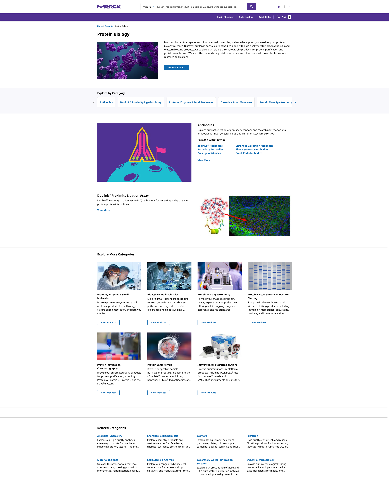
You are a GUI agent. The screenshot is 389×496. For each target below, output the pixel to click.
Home (100, 26)
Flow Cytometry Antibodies (252, 149)
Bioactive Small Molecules (236, 102)
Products (109, 26)
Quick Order (264, 16)
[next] (295, 102)
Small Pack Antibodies (249, 153)
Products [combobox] (147, 6)
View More (204, 160)
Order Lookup (246, 16)
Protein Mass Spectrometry (276, 102)
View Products (108, 322)
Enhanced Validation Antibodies (255, 145)
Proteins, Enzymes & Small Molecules (191, 102)
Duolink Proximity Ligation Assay (140, 102)
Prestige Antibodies (209, 153)
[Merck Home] (109, 6)
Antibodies (106, 102)
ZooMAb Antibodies (210, 145)
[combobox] (198, 6)
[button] (225, 17)
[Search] (251, 6)
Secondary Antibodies (210, 149)
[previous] (94, 102)
